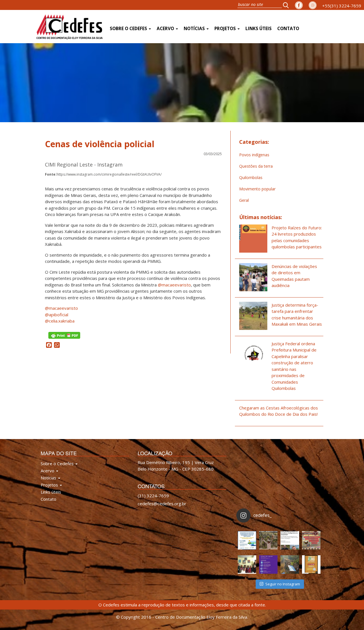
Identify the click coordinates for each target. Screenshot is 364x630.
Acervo (166, 29)
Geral (244, 200)
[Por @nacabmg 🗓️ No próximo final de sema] (247, 540)
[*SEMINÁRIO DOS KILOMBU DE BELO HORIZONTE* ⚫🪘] (311, 564)
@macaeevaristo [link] (174, 285)
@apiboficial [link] (56, 314)
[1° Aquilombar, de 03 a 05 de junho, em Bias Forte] (311, 540)
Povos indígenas (254, 154)
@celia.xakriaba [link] (60, 321)
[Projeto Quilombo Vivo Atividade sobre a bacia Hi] (289, 564)
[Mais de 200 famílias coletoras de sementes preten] (268, 540)
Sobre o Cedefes (129, 29)
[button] (287, 5)
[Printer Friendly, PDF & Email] (64, 334)
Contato (288, 29)
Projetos (225, 29)
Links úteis (258, 29)
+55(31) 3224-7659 (341, 6)
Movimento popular (257, 189)
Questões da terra (256, 166)
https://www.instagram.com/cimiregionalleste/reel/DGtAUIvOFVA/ (103, 174)
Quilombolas (250, 177)
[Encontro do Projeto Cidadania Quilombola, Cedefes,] (247, 564)
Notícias (195, 29)
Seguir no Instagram (282, 584)
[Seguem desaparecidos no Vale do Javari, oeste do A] (289, 540)
